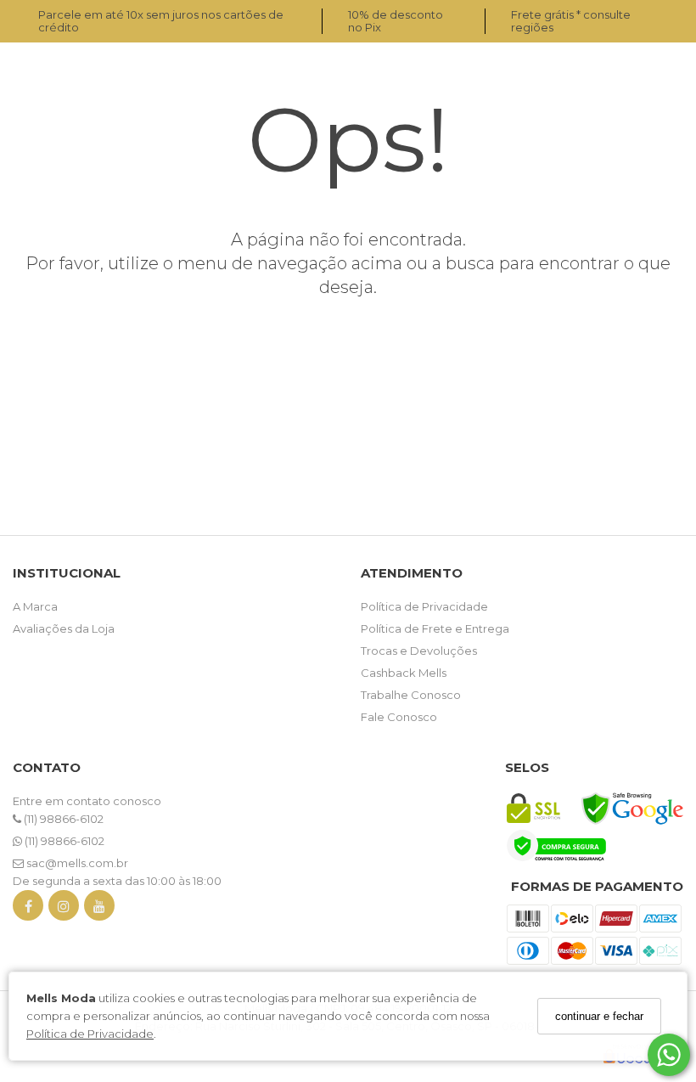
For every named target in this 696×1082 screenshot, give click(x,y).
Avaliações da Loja (64, 628)
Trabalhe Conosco (411, 695)
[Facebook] (28, 909)
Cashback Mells (403, 672)
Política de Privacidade (90, 1033)
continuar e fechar (599, 1016)
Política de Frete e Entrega (435, 628)
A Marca (35, 606)
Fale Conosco (399, 717)
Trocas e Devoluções (419, 650)
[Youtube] (99, 909)
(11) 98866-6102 (62, 819)
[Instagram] (63, 909)
